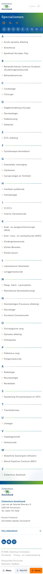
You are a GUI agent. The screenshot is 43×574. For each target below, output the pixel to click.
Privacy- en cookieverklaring (27, 555)
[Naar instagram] (14, 541)
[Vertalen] (10, 23)
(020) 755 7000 (12, 511)
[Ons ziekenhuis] (21, 531)
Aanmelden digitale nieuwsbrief (15, 521)
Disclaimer (6, 555)
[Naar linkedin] (3, 541)
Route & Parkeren (9, 517)
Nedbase (15, 564)
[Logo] (6, 6)
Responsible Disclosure (12, 561)
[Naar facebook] (9, 541)
